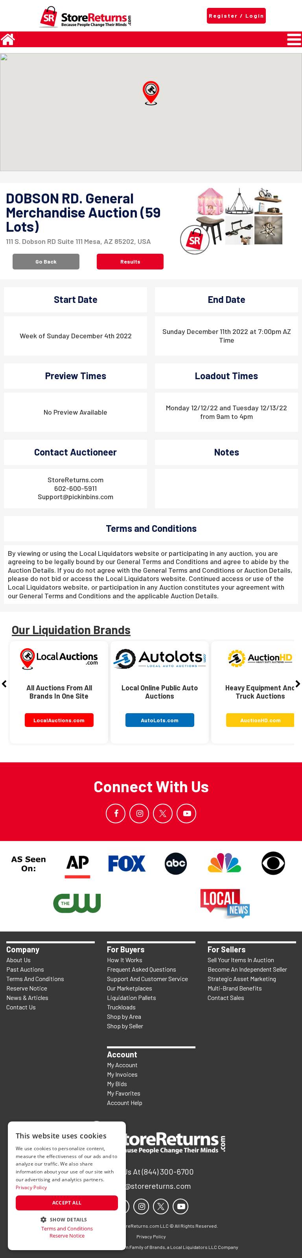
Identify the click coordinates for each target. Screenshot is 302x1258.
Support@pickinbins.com (75, 496)
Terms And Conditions (35, 978)
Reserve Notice (26, 988)
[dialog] (67, 1186)
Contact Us (21, 1007)
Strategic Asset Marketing (242, 978)
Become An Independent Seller (247, 969)
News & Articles (27, 997)
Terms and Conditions (67, 1228)
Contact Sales (226, 997)
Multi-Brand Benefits (235, 988)
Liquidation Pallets (131, 997)
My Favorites (123, 1093)
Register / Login (236, 15)
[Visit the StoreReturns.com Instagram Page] (139, 813)
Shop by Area (124, 1016)
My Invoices (122, 1074)
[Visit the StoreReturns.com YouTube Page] (186, 813)
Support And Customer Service (147, 978)
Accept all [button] (67, 1202)
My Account (122, 1064)
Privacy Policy (31, 1187)
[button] (151, 93)
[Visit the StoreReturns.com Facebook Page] (115, 813)
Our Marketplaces (129, 988)
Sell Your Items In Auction (241, 959)
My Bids (117, 1083)
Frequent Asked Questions (141, 969)
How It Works (124, 959)
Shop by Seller (125, 1025)
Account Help (124, 1102)
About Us (18, 959)
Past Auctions (25, 969)
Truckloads (121, 1007)
